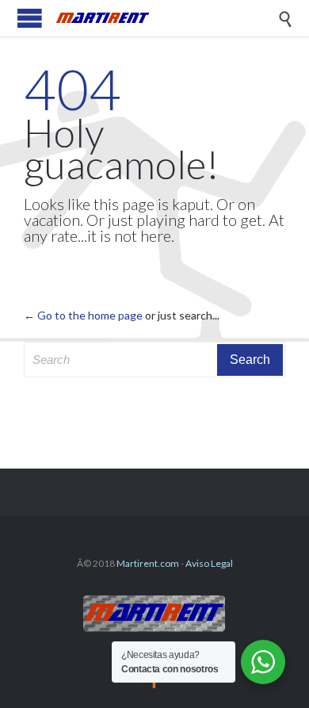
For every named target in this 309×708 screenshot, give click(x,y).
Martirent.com (147, 563)
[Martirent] (166, 18)
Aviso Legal (209, 563)
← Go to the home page (83, 315)
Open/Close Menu (29, 18)
